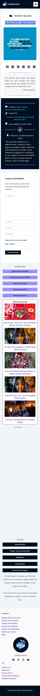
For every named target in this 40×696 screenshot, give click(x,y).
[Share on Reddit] (29, 67)
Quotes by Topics (9, 632)
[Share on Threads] (23, 67)
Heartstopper (20, 564)
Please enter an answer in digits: (16, 240)
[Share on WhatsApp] (34, 67)
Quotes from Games (10, 626)
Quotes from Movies (10, 621)
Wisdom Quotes (22, 15)
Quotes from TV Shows (11, 618)
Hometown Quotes (20, 289)
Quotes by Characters (10, 629)
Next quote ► (28, 23)
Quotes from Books (9, 623)
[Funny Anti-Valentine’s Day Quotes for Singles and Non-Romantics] (20, 360)
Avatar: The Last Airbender (20, 551)
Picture (8, 110)
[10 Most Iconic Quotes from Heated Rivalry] (20, 409)
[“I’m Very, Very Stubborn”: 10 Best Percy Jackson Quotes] (20, 336)
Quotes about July (20, 283)
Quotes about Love (20, 295)
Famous (24, 107)
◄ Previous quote (13, 23)
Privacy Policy (7, 673)
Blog (3, 635)
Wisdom (21, 110)
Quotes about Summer (20, 271)
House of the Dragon (20, 570)
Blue (18, 107)
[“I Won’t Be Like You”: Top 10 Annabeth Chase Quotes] (20, 384)
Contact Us (6, 667)
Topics (14, 110)
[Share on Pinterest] (18, 67)
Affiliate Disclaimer (9, 678)
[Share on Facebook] (7, 67)
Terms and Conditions (10, 676)
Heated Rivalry (20, 544)
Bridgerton (20, 557)
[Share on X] (12, 67)
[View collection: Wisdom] (11, 16)
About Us (5, 670)
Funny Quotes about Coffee (20, 277)
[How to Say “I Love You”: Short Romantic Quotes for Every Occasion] (20, 312)
